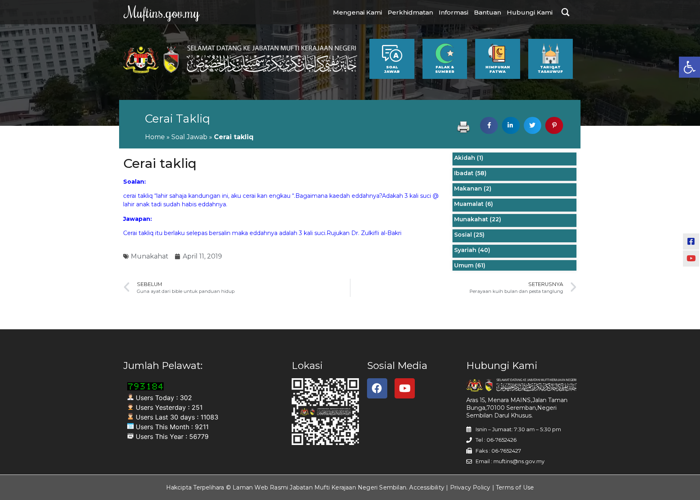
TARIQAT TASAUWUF (550, 69)
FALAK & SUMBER (445, 69)
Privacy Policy (470, 487)
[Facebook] (377, 388)
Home (155, 137)
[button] (689, 67)
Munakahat (150, 256)
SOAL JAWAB (392, 69)
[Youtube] (405, 388)
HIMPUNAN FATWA (497, 69)
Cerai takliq (177, 118)
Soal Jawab (189, 137)
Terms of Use (515, 487)
